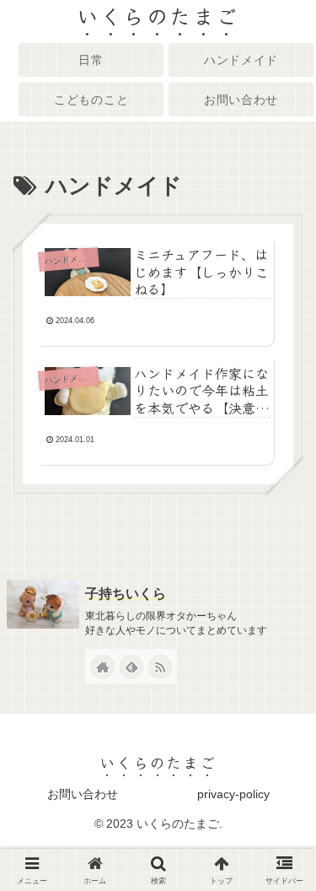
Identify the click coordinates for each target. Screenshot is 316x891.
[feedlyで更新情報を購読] (131, 667)
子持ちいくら (125, 593)
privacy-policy (233, 794)
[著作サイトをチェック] (103, 667)
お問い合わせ (82, 794)
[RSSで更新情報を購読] (160, 667)
